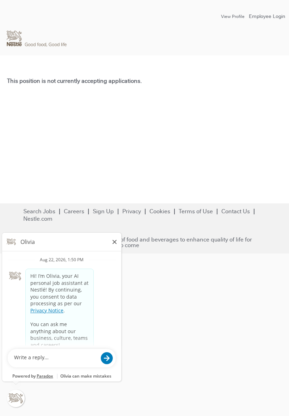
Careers (74, 211)
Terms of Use (196, 211)
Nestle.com (38, 218)
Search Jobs (39, 211)
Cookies (159, 211)
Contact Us (235, 211)
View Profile (233, 16)
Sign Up (103, 211)
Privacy (131, 211)
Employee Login (267, 16)
